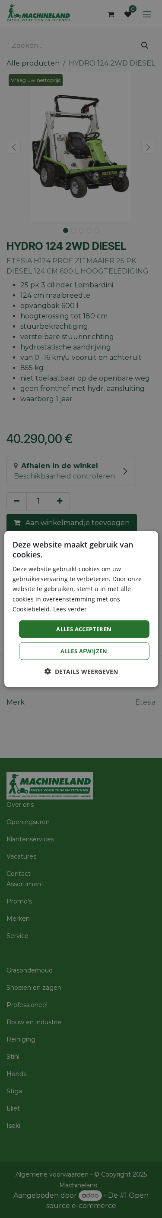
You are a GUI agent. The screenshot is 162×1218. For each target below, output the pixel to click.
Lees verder (70, 608)
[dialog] (81, 609)
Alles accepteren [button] (83, 629)
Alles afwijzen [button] (84, 651)
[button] (81, 672)
